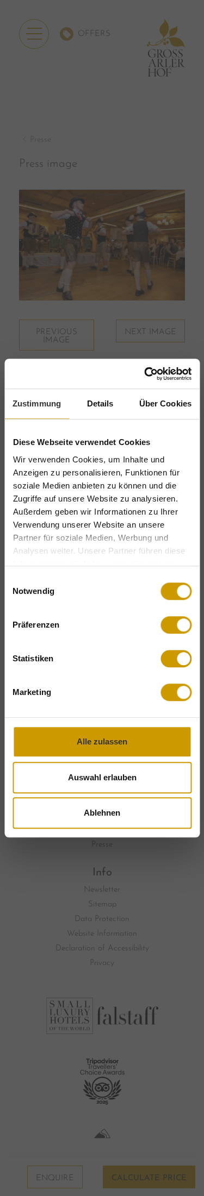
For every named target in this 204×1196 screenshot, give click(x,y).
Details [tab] (100, 403)
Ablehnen (102, 812)
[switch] (175, 625)
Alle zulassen (102, 741)
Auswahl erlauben (102, 777)
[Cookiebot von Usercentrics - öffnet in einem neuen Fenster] (145, 374)
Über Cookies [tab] (165, 403)
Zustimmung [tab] (37, 403)
